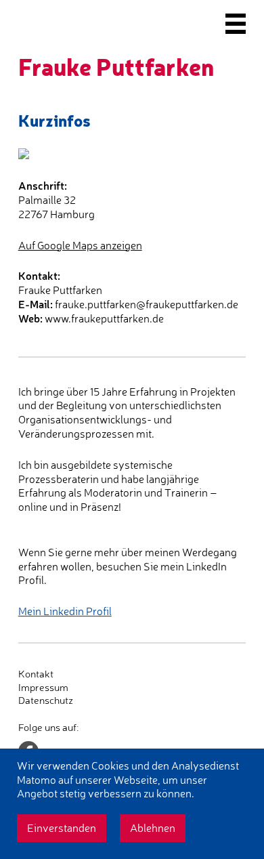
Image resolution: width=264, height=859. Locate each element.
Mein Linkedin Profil (65, 611)
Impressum (43, 687)
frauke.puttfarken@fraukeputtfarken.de (146, 304)
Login (30, 713)
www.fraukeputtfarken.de (104, 318)
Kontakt (35, 673)
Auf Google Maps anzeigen (80, 245)
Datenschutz (45, 700)
